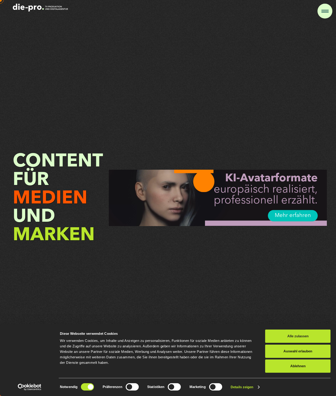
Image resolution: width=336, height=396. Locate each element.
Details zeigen (242, 387)
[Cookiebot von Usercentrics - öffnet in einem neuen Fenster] (30, 387)
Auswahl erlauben (297, 351)
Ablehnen (298, 366)
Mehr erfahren (293, 215)
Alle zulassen (298, 336)
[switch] (132, 387)
